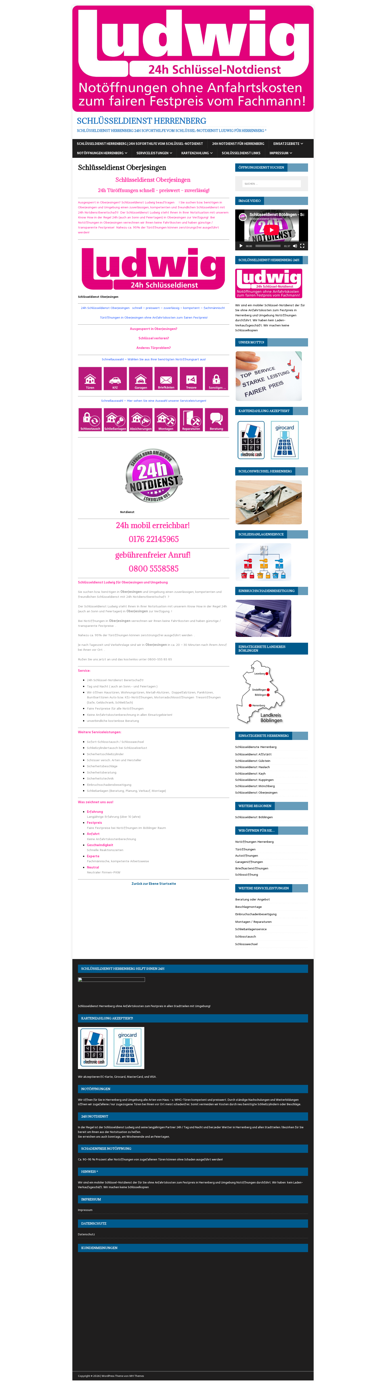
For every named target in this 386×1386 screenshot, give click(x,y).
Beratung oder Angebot (252, 899)
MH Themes (136, 1376)
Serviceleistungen (152, 153)
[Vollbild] (302, 246)
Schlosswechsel (246, 944)
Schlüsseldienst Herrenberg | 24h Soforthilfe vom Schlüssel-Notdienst (140, 143)
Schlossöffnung (246, 874)
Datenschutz (86, 1234)
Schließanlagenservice (251, 929)
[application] (271, 229)
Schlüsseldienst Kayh (250, 773)
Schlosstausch (245, 936)
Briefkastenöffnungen (251, 868)
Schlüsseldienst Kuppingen (254, 779)
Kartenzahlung (195, 153)
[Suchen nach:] (271, 184)
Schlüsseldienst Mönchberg (255, 786)
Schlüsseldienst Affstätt (253, 754)
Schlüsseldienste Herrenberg (256, 746)
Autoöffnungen (246, 855)
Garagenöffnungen (249, 861)
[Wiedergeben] (241, 246)
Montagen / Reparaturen (253, 921)
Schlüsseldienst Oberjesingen (256, 792)
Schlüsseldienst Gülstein (252, 760)
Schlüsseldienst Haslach (252, 767)
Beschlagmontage (248, 906)
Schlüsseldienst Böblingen (254, 817)
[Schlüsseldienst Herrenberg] (193, 109)
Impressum (279, 153)
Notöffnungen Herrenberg (100, 153)
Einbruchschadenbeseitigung (256, 914)
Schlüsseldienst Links (241, 153)
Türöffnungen (245, 849)
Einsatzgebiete (286, 143)
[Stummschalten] (295, 246)
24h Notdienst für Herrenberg (238, 143)
